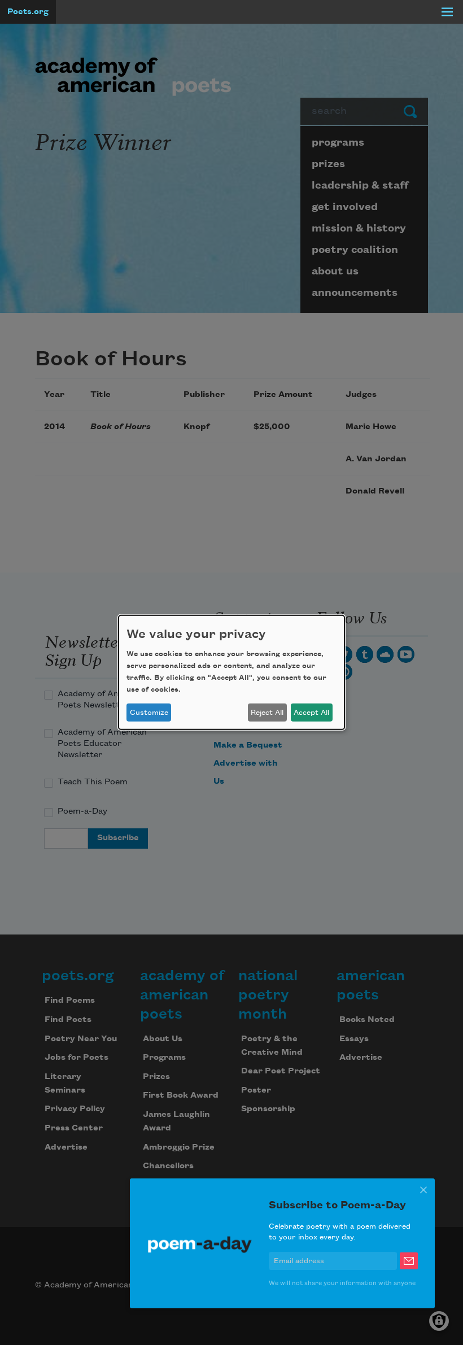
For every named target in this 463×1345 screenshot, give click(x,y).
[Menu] (447, 12)
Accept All (311, 713)
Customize (149, 713)
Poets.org (28, 11)
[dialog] (231, 672)
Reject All (267, 713)
